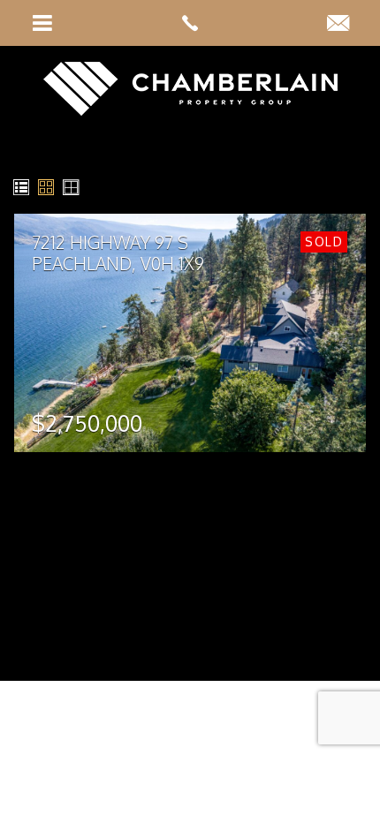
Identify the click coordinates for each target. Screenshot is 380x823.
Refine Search (241, 187)
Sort (332, 187)
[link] (189, 23)
